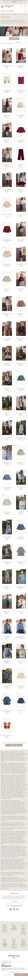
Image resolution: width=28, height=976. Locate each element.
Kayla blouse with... (21, 289)
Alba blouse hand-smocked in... (7, 265)
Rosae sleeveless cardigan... (7, 91)
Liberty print (6, 795)
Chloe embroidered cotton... (21, 265)
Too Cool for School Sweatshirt (7, 240)
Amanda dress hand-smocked (7, 711)
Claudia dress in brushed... (7, 141)
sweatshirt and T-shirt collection (12, 822)
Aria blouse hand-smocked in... (21, 463)
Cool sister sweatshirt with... (21, 637)
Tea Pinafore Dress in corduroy (7, 463)
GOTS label (21, 773)
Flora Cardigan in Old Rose (21, 116)
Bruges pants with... (21, 165)
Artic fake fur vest (21, 612)
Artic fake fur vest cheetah (7, 364)
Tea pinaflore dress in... (7, 116)
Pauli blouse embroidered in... (21, 538)
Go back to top (14, 745)
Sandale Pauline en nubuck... (7, 736)
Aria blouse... (21, 710)
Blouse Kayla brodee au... (21, 190)
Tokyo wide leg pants (21, 215)
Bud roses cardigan (7, 214)
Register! (14, 901)
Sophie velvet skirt (21, 488)
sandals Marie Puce (8, 846)
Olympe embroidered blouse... (7, 314)
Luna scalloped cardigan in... (21, 66)
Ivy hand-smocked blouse (7, 190)
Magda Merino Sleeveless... (7, 662)
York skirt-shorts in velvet (7, 562)
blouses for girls (15, 802)
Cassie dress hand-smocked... (21, 339)
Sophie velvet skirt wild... (21, 240)
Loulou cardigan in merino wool (21, 389)
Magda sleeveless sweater (21, 91)
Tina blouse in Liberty (7, 637)
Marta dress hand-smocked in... (7, 165)
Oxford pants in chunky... (7, 587)
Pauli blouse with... (7, 289)
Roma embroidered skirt (7, 438)
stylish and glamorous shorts (13, 817)
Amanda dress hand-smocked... (7, 66)
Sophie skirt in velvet (21, 314)
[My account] (21, 6)
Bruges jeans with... (7, 612)
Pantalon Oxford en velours (7, 339)
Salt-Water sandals (10, 859)
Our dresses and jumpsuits (13, 788)
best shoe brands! (7, 829)
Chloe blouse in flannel (7, 513)
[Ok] (25, 11)
